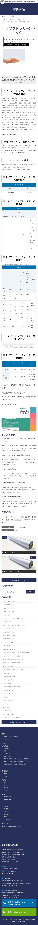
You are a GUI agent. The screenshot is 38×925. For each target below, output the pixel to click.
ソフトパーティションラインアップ (14, 618)
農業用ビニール (8, 645)
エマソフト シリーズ (20, 527)
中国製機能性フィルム (9, 639)
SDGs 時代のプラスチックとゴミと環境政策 (16, 759)
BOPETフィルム (8, 642)
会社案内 (5, 746)
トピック (5, 743)
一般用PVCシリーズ (9, 604)
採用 (5, 751)
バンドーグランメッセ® (11, 622)
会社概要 (6, 748)
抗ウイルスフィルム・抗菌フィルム (14, 656)
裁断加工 (6, 814)
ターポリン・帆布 (8, 666)
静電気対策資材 (8, 690)
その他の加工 (7, 819)
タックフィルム (8, 700)
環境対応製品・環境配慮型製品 (11, 663)
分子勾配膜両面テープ (10, 676)
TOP (3, 734)
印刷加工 (6, 811)
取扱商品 (5, 771)
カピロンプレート (9, 710)
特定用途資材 (6, 673)
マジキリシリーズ (9, 615)
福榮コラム (7, 756)
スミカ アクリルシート (10, 714)
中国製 (5, 776)
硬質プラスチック (8, 707)
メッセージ (7, 753)
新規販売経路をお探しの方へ (11, 826)
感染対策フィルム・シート (10, 649)
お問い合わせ (6, 823)
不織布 (6, 697)
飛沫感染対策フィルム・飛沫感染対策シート (16, 652)
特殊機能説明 (7, 799)
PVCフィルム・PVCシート (10, 601)
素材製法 (6, 809)
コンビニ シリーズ (9, 632)
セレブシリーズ (8, 608)
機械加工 (6, 816)
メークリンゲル (8, 680)
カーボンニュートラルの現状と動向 (14, 761)
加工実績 (6, 788)
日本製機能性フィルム (9, 635)
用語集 (4, 780)
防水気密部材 (8, 683)
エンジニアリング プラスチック (12, 717)
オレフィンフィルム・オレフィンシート (14, 625)
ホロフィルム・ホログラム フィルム (13, 669)
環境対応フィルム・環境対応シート (13, 659)
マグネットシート (9, 693)
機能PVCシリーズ (9, 611)
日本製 (16, 530)
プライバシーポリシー (10, 739)
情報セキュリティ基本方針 (11, 736)
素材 (5, 782)
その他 (6, 704)
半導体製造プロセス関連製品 (12, 687)
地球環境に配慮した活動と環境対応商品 (15, 764)
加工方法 (5, 806)
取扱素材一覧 (7, 797)
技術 (5, 785)
